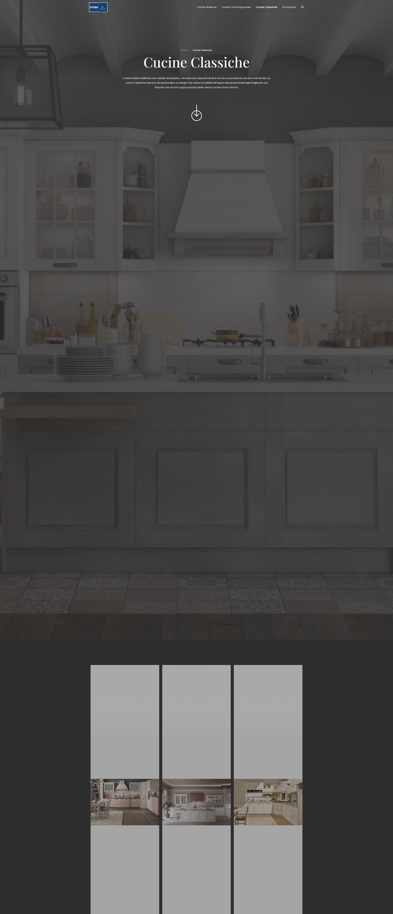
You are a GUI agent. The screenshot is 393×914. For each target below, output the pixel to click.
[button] (302, 7)
